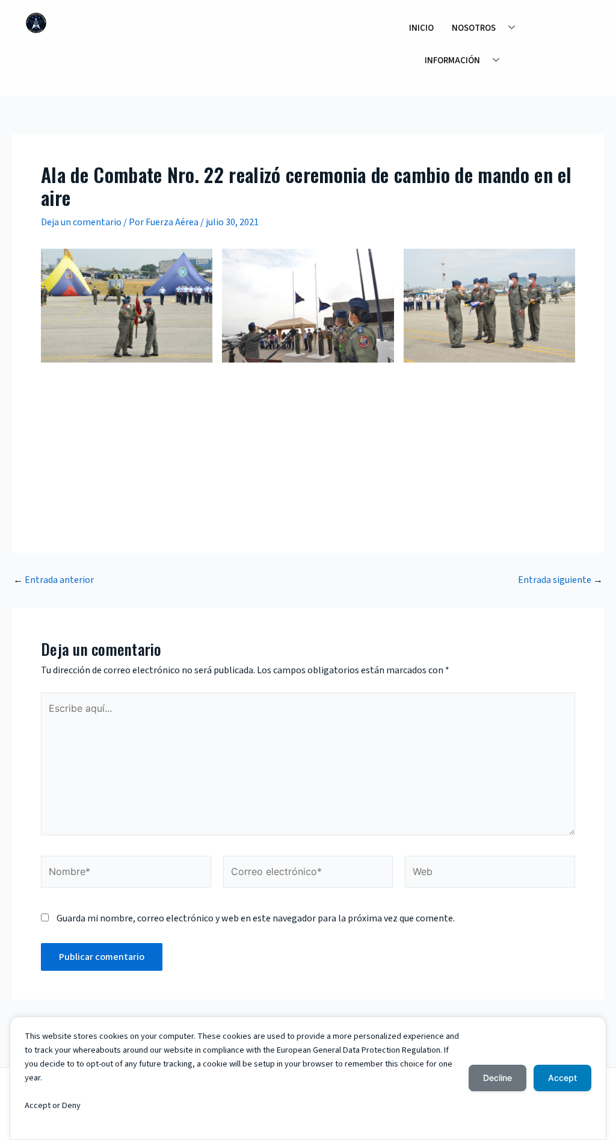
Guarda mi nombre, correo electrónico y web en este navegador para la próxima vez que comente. (256, 918)
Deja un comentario (81, 222)
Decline (497, 1078)
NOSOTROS (474, 28)
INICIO (421, 28)
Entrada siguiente (560, 580)
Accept (562, 1078)
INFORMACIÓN (452, 60)
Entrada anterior (53, 580)
